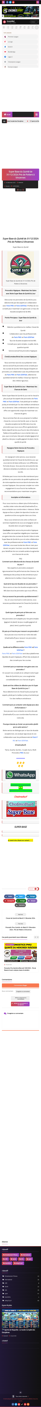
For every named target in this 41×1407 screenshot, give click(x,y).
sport (29, 1259)
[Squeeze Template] (13, 1396)
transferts (8, 1263)
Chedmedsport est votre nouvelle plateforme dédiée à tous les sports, (20, 1400)
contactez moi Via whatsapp (21, 784)
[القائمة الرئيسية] (36, 114)
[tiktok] (22, 1404)
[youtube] (13, 2)
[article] (20, 916)
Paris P (35, 737)
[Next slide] (37, 937)
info (22, 1259)
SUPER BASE (16, 186)
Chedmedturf (20, 796)
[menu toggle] (3, 2)
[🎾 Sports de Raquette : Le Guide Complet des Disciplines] (20, 1318)
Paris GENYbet (21, 305)
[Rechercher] (37, 2)
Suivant (31, 889)
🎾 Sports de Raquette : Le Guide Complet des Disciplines (18, 1331)
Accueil (8, 114)
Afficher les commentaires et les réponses (21, 1004)
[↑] (20, 1392)
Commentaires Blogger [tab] (20, 985)
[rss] (28, 1404)
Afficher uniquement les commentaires (20, 998)
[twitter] (10, 2)
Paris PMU (10, 305)
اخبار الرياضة (19, 1263)
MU (14, 740)
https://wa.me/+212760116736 (20, 790)
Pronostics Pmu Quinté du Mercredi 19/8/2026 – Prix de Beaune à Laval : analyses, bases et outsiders (20, 969)
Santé (14, 1259)
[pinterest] (25, 1404)
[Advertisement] (20, 89)
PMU (22, 752)
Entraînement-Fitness (11, 1255)
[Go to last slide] (35, 937)
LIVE (6, 1259)
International (26, 1255)
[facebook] (7, 2)
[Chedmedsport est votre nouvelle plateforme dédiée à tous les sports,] (20, 11)
